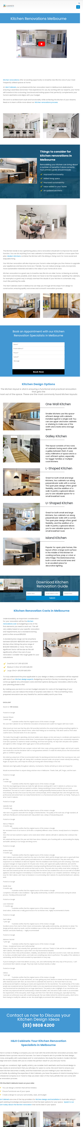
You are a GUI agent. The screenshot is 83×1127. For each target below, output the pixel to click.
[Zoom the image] (11, 894)
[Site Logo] (8, 6)
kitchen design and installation (52, 851)
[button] (79, 3)
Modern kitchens (14, 279)
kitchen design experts (24, 706)
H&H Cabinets (10, 110)
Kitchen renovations (11, 103)
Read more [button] (38, 89)
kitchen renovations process (46, 125)
